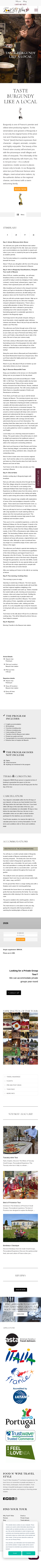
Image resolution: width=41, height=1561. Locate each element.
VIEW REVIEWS (20, 1289)
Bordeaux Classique (11, 1246)
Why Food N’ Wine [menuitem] (8, 1515)
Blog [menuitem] (4, 1520)
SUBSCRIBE (20, 1314)
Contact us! (13, 992)
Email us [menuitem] (23, 1515)
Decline (29, 1553)
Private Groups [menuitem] (24, 1518)
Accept (15, 1553)
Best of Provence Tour (12, 1203)
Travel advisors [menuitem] (24, 1520)
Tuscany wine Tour (10, 1158)
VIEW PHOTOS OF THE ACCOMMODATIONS (18, 849)
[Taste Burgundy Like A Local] (7, 1016)
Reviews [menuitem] (5, 1518)
